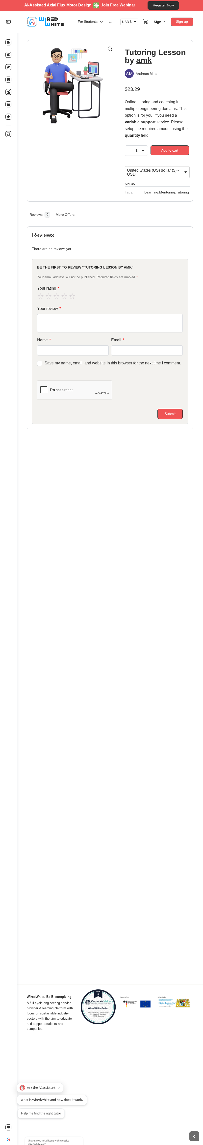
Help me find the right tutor (41, 1112)
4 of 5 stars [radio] (64, 296)
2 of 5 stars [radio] (48, 296)
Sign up (182, 22)
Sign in (160, 22)
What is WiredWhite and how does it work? (52, 1099)
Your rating (48, 288)
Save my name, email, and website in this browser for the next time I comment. (113, 363)
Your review (49, 308)
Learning (151, 192)
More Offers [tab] (65, 215)
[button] (109, 48)
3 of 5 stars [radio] (56, 296)
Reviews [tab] (38, 215)
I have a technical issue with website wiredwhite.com (47, 1126)
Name (44, 340)
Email (117, 340)
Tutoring (182, 192)
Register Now (163, 5)
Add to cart (169, 150)
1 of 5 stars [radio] (41, 296)
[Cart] (145, 22)
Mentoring (167, 192)
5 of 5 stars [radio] (72, 296)
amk (144, 60)
